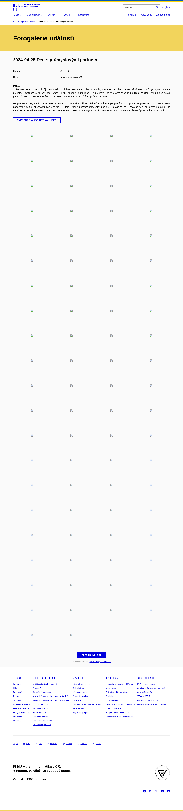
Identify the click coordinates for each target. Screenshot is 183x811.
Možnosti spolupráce (146, 684)
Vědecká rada (78, 708)
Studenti (132, 14)
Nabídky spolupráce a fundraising (151, 704)
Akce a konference (21, 708)
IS (17, 744)
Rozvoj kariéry (112, 700)
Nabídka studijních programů (45, 684)
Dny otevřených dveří (42, 725)
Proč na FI (37, 688)
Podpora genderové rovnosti (118, 712)
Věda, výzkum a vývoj (82, 684)
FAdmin (69, 744)
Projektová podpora (81, 712)
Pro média (17, 716)
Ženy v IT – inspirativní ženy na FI (120, 704)
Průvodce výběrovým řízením (118, 692)
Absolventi (146, 14)
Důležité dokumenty (21, 704)
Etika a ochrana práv (114, 708)
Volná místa (111, 688)
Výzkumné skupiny (80, 692)
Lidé (15, 688)
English (166, 7)
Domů (98, 744)
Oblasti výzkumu (80, 688)
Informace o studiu (40, 708)
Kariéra (112, 678)
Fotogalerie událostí (21, 712)
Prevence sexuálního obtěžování (120, 716)
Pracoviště (17, 692)
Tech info (53, 744)
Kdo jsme (17, 684)
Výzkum (78, 678)
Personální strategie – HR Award (119, 684)
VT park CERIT (143, 696)
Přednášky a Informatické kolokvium (88, 704)
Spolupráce (146, 678)
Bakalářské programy (42, 692)
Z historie (17, 696)
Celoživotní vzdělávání (42, 720)
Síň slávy (17, 700)
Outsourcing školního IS (147, 700)
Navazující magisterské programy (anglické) (51, 700)
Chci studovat (44, 678)
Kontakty (16, 720)
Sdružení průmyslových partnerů (151, 688)
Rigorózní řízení (39, 712)
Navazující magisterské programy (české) (50, 696)
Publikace (77, 700)
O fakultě (109, 696)
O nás (17, 678)
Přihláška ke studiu (41, 704)
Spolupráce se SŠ (144, 692)
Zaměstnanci (163, 14)
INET (28, 744)
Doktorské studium (40, 716)
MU (40, 744)
